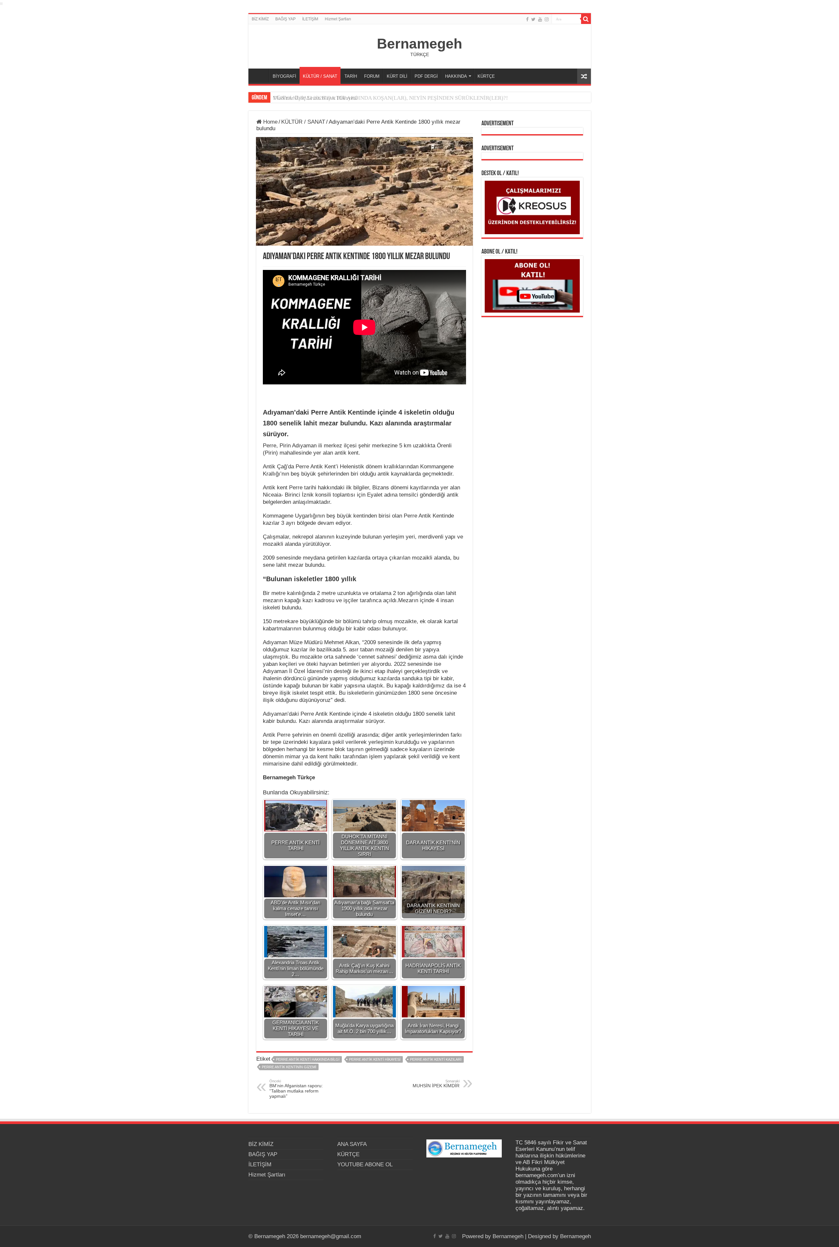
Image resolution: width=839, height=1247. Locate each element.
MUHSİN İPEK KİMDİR (436, 1083)
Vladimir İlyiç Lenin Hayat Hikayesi (315, 98)
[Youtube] (540, 19)
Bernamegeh (419, 43)
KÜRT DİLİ (397, 76)
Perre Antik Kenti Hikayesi (374, 1059)
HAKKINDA (456, 76)
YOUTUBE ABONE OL (365, 1164)
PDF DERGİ (426, 76)
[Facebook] (527, 19)
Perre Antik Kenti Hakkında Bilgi (308, 1059)
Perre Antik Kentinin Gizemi (289, 1067)
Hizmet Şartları (338, 19)
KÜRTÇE (486, 76)
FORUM (372, 76)
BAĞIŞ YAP (285, 19)
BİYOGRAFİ (284, 76)
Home (270, 122)
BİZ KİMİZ (260, 19)
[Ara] (586, 19)
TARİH (350, 76)
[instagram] (546, 19)
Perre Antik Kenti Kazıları (435, 1059)
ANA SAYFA (260, 75)
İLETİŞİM (310, 19)
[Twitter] (533, 19)
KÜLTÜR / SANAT (320, 76)
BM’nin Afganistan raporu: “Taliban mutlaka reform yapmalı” (296, 1089)
